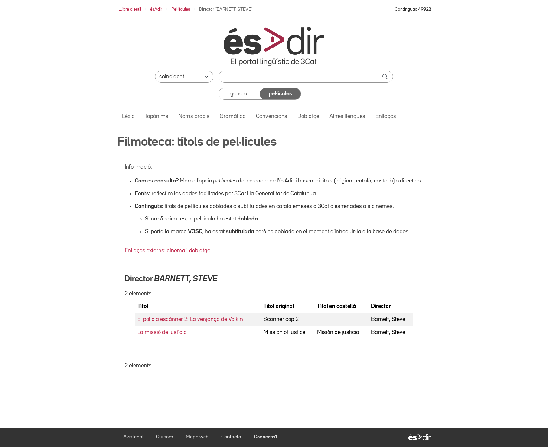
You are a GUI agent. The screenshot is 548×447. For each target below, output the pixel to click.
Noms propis (194, 116)
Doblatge (308, 116)
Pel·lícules (180, 9)
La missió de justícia (162, 332)
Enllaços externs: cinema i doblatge (167, 250)
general (239, 93)
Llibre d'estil (129, 9)
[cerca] (386, 76)
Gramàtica (233, 116)
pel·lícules (280, 93)
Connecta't (265, 437)
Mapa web (197, 437)
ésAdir (156, 9)
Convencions (271, 116)
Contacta (231, 437)
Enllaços (385, 116)
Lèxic (128, 116)
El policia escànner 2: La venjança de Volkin (190, 319)
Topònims (156, 116)
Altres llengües (347, 116)
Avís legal (133, 437)
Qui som (164, 437)
